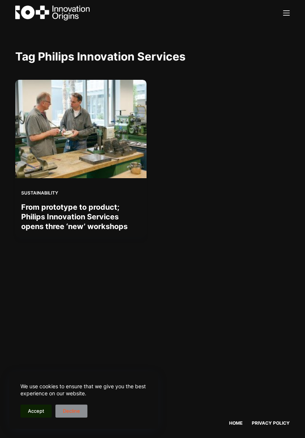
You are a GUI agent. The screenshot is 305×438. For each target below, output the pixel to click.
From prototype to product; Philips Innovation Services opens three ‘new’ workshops (74, 217)
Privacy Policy (271, 423)
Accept (36, 411)
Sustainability (39, 193)
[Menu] (286, 13)
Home (236, 423)
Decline (71, 411)
